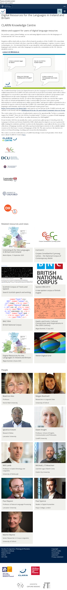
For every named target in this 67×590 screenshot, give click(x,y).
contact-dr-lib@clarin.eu (10, 52)
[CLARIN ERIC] (23, 571)
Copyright (55, 549)
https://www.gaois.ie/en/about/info (13, 108)
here (24, 135)
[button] (64, 6)
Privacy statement (57, 557)
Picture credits (56, 551)
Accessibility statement (55, 554)
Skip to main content (6, 3)
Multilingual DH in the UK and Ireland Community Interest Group (43, 110)
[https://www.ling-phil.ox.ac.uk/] (35, 570)
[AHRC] (8, 571)
